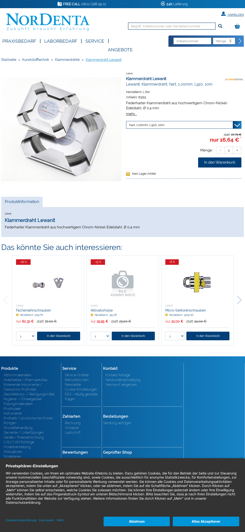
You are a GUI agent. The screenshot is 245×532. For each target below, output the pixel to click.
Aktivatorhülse (102, 310)
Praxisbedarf (19, 40)
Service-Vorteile (77, 375)
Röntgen (10, 423)
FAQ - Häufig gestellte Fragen (81, 396)
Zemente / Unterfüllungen (24, 432)
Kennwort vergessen (121, 385)
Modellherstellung (17, 447)
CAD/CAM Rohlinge (19, 442)
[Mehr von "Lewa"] (234, 79)
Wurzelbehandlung (18, 428)
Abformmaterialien (17, 375)
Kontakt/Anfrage (118, 375)
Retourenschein (77, 380)
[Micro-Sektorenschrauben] (197, 283)
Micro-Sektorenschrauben (185, 310)
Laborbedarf (60, 40)
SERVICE (94, 40)
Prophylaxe (12, 409)
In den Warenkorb (219, 162)
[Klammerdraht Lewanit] (61, 129)
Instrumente (13, 413)
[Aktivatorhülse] (123, 283)
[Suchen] (220, 26)
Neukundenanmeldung (123, 380)
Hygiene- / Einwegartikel (23, 399)
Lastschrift (72, 432)
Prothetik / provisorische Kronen (28, 418)
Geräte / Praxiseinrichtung (24, 437)
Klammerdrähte (67, 60)
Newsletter (73, 385)
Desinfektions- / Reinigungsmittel (29, 394)
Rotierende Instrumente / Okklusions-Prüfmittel (23, 387)
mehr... (131, 114)
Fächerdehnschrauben (33, 310)
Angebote (120, 49)
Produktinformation (22, 203)
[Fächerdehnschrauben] (48, 283)
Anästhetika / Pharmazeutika (25, 380)
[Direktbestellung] (240, 41)
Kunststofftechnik (35, 60)
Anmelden (235, 15)
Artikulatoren (13, 452)
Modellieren (12, 456)
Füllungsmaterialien (18, 404)
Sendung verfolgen (117, 423)
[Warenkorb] (238, 26)
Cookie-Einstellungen (81, 389)
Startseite (8, 60)
